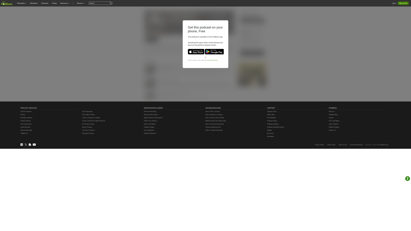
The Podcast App (26, 124)
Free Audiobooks (149, 130)
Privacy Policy (319, 145)
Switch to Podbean (150, 124)
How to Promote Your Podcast (215, 117)
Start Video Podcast (88, 114)
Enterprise (44, 3)
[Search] (111, 3)
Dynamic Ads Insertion (151, 114)
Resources (270, 133)
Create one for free (212, 60)
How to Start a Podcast (213, 111)
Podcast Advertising (150, 111)
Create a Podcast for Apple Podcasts (93, 121)
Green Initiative (333, 124)
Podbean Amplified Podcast (275, 127)
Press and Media (334, 121)
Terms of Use (343, 145)
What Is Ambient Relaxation (214, 130)
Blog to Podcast (87, 127)
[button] (21, 3)
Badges (269, 130)
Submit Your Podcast (150, 121)
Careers (331, 117)
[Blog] (30, 144)
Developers (270, 136)
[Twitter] (26, 145)
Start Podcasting (87, 111)
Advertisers (34, 3)
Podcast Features (26, 111)
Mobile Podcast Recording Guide (216, 121)
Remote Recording (26, 130)
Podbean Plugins (149, 127)
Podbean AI (24, 133)
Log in (394, 3)
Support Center (271, 111)
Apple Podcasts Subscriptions (153, 117)
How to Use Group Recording (214, 124)
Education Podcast (88, 133)
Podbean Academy (273, 124)
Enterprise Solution (26, 117)
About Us (332, 111)
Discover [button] (80, 3)
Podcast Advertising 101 (213, 127)
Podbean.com (384, 145)
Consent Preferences (356, 145)
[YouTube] (34, 145)
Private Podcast (26, 121)
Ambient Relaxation (150, 133)
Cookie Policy (331, 145)
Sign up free (403, 3)
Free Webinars (271, 117)
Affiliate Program (334, 127)
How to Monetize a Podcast (214, 114)
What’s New (271, 114)
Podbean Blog (333, 114)
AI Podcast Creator (88, 124)
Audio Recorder (25, 127)
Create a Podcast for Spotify (91, 117)
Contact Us (332, 130)
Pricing (54, 3)
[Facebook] (22, 144)
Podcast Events (272, 121)
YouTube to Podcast (88, 130)
